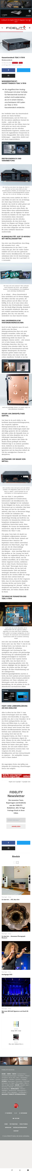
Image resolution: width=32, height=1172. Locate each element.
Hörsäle (11, 1086)
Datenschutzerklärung (20, 1127)
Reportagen (4, 897)
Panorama (15, 63)
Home (4, 1074)
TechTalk (26, 1081)
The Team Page (14, 1124)
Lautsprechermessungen (9, 1075)
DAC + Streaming (21, 1077)
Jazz (27, 1085)
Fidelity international (17, 1094)
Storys (20, 63)
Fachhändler (22, 1092)
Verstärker (21, 1075)
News (9, 1074)
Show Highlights (12, 1092)
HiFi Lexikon (19, 1083)
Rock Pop (4, 1086)
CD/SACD (5, 1077)
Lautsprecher (21, 1074)
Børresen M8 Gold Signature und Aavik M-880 (15, 1011)
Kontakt (16, 1131)
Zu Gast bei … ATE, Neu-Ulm (10, 899)
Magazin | (5, 1094)
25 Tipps (11, 1083)
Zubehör (18, 1079)
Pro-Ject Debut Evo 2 (16, 1043)
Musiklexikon (6, 1088)
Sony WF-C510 (16, 1030)
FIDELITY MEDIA (24, 1124)
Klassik (23, 1085)
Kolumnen (5, 1083)
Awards (4, 1092)
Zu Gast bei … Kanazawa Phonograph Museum (13, 937)
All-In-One (12, 1077)
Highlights (15, 1088)
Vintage (24, 1079)
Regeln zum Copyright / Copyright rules (19, 781)
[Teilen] (8, 70)
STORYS (4, 1081)
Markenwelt (12, 1090)
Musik (17, 1085)
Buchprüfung (18, 1086)
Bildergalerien (21, 1090)
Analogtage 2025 (7, 974)
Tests (14, 1074)
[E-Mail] (8, 76)
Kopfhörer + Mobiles (8, 1079)
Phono (27, 1075)
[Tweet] (23, 70)
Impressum (8, 1127)
